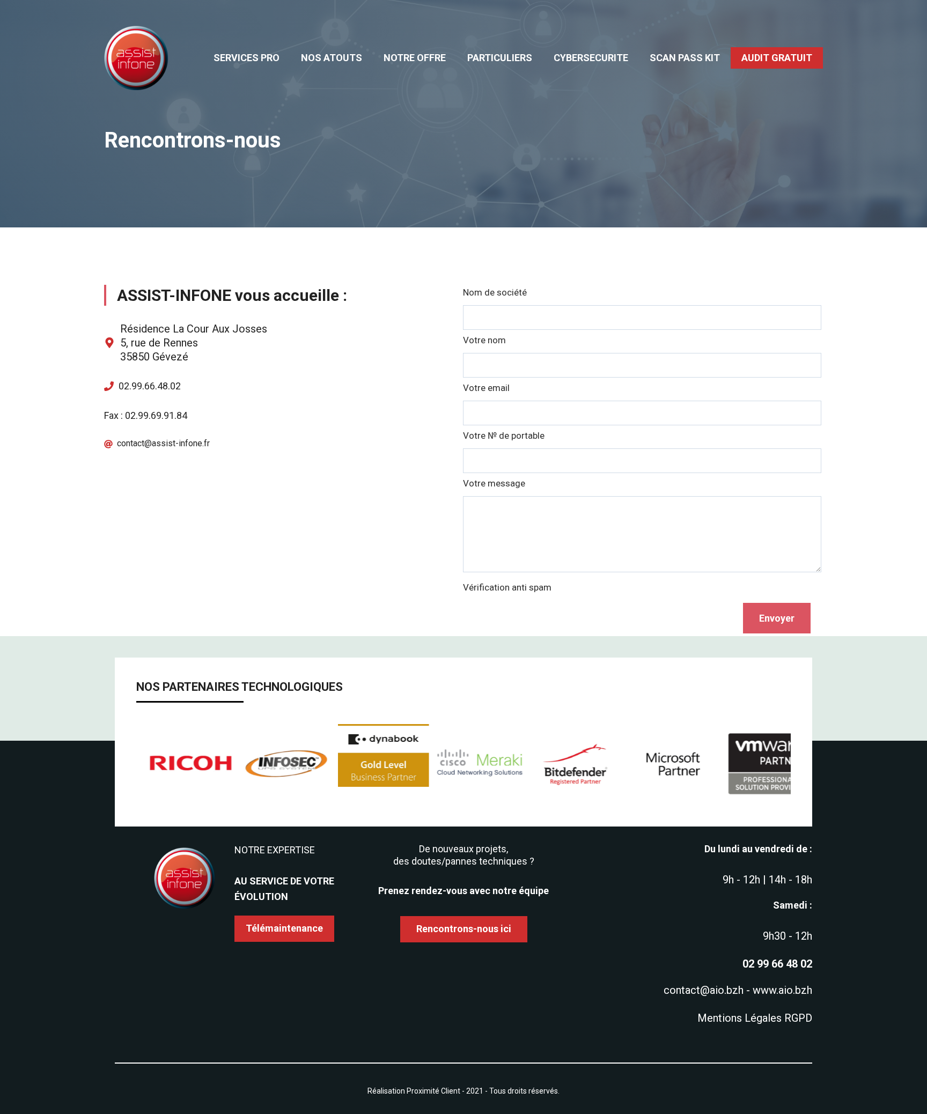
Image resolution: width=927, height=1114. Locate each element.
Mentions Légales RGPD (754, 1018)
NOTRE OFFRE (415, 57)
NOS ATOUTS (331, 57)
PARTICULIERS (499, 57)
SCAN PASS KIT (685, 57)
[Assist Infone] (136, 57)
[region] (463, 764)
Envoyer (776, 618)
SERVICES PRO (246, 57)
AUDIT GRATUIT (776, 57)
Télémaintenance (284, 928)
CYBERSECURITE (591, 57)
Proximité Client (433, 1091)
